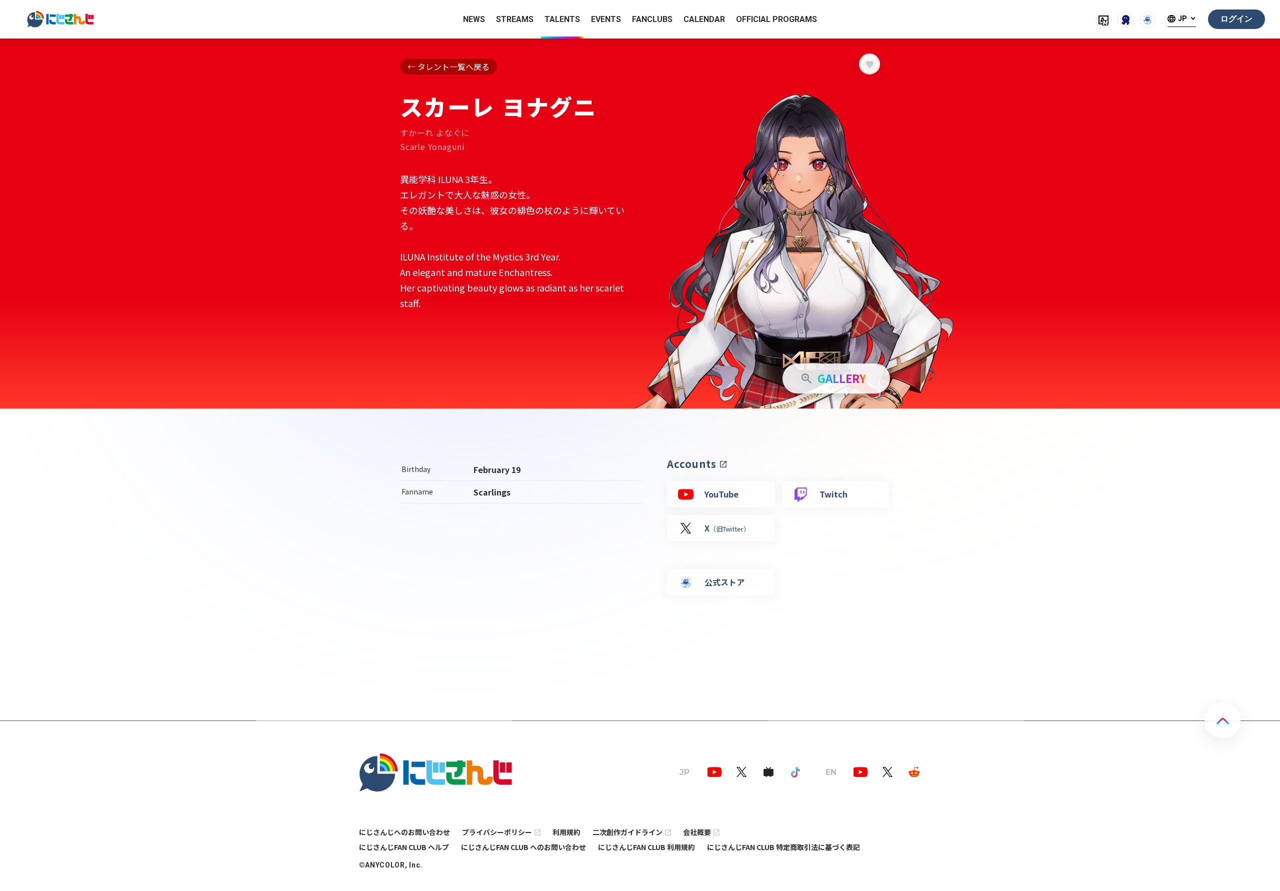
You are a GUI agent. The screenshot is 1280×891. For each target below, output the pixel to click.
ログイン (1236, 19)
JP (1182, 18)
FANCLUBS (652, 19)
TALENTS (562, 19)
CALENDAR (704, 19)
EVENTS (606, 19)
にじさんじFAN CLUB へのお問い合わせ (523, 847)
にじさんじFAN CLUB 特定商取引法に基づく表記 (783, 847)
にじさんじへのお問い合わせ (404, 832)
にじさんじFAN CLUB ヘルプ (404, 847)
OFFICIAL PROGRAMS (776, 19)
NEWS (474, 19)
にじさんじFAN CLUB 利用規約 (646, 847)
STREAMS (515, 19)
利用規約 (566, 832)
